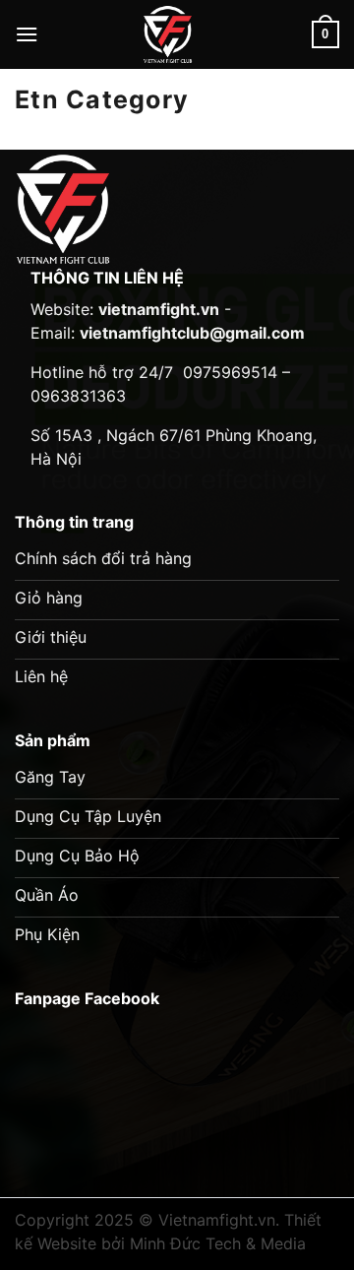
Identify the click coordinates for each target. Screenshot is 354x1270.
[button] (26, 34)
